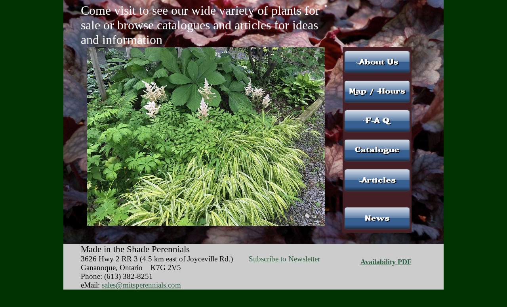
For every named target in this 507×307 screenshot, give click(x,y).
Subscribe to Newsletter (284, 259)
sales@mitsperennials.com (141, 285)
